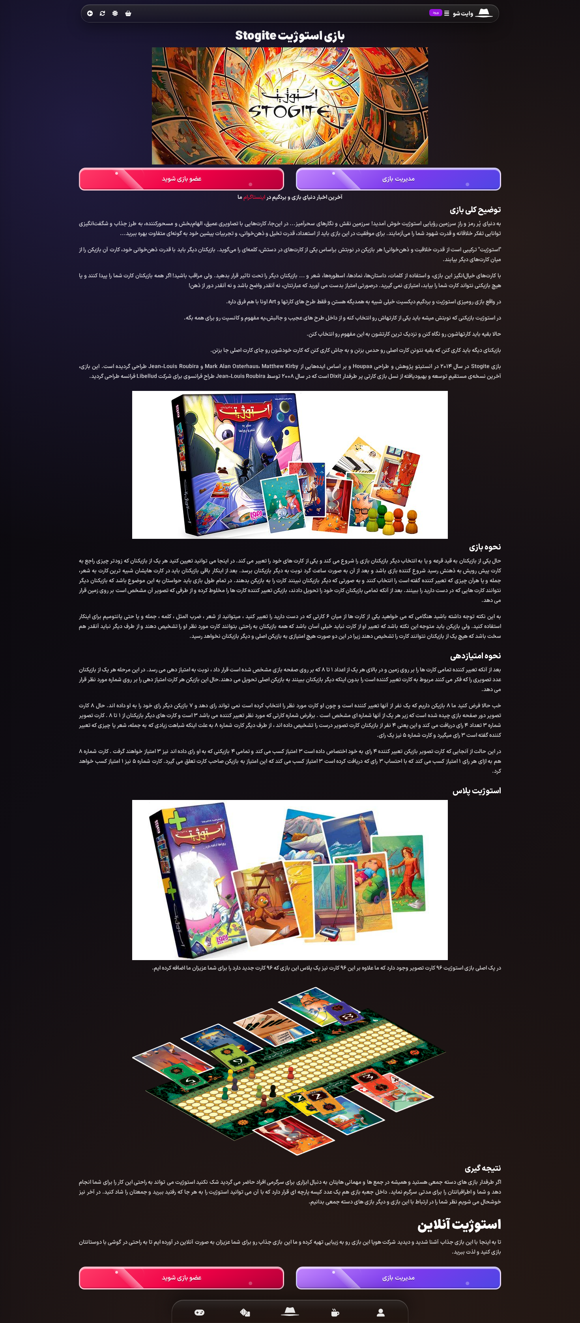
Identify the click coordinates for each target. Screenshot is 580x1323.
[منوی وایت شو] (446, 14)
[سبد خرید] (128, 14)
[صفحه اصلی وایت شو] (290, 1312)
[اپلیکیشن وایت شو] (380, 1312)
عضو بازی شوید (182, 179)
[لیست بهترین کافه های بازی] (335, 1312)
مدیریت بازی (398, 179)
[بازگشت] (90, 14)
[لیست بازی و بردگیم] (199, 1312)
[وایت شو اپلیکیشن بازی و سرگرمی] (484, 14)
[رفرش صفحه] (102, 14)
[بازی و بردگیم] (245, 1312)
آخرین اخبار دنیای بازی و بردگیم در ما (290, 197)
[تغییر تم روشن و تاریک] (115, 13)
